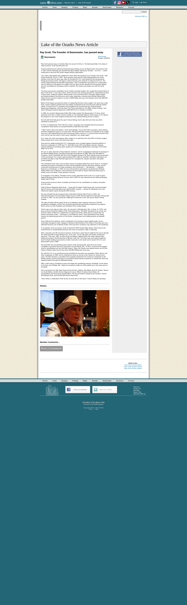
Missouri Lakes (69, 3)
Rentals (95, 7)
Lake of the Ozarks (84, 3)
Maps (85, 7)
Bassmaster (102, 56)
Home (145, 2)
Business (119, 7)
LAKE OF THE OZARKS (92, 404)
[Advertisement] (81, 25)
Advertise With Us (141, 16)
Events (45, 7)
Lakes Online (99, 408)
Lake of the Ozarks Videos (133, 368)
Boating (64, 7)
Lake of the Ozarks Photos (133, 366)
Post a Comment (51, 348)
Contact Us (137, 388)
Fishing (75, 7)
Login (136, 2)
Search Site (137, 392)
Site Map (136, 390)
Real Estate (107, 7)
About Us (136, 387)
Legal (96, 409)
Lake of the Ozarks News (133, 365)
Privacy (90, 409)
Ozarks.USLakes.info (93, 402)
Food (54, 7)
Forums (131, 7)
